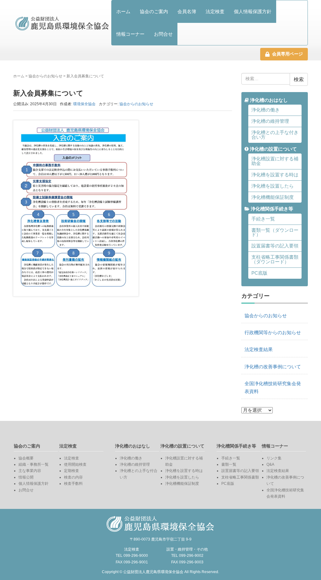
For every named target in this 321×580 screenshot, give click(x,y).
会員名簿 (186, 11)
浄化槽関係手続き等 (271, 208)
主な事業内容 (29, 471)
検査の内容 (73, 477)
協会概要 (26, 458)
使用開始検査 (75, 464)
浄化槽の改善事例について (273, 366)
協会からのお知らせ (45, 76)
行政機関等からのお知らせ (273, 332)
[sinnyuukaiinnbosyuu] (76, 207)
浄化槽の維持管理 (270, 121)
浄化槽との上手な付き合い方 (274, 135)
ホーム (123, 11)
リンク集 (274, 458)
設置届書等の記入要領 (274, 245)
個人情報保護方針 (252, 11)
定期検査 (71, 471)
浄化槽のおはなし (268, 100)
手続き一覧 (263, 218)
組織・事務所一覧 (33, 464)
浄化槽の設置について (273, 149)
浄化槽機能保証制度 (272, 197)
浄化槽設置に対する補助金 (274, 161)
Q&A (270, 464)
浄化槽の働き (265, 109)
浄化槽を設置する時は (274, 174)
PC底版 (259, 273)
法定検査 (215, 11)
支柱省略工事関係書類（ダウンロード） (274, 259)
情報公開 (26, 477)
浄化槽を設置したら (272, 186)
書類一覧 (228, 464)
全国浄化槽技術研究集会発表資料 (273, 387)
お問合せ (163, 34)
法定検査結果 (259, 349)
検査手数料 (73, 483)
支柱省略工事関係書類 (240, 477)
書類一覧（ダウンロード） (274, 232)
